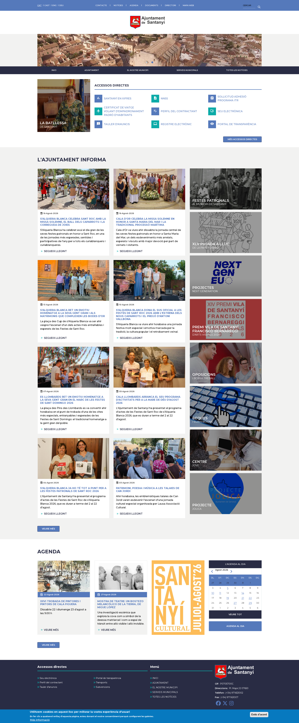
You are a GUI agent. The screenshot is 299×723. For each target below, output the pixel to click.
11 (220, 593)
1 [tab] (147, 62)
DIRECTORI (170, 5)
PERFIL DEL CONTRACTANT (179, 111)
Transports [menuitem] (101, 682)
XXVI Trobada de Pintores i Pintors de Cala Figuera (60, 603)
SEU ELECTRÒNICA (230, 111)
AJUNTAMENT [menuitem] (160, 683)
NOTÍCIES (118, 5)
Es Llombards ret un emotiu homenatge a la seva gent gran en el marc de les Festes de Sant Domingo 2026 (72, 399)
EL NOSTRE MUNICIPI (137, 70)
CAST (47, 5)
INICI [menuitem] (155, 678)
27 (235, 603)
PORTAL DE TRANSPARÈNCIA (237, 124)
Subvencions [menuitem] (103, 687)
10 (212, 593)
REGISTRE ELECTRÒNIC (176, 124)
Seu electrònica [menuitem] (48, 678)
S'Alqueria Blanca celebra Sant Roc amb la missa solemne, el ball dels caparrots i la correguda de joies (73, 221)
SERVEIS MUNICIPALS (187, 70)
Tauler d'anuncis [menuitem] (48, 687)
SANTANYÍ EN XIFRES (117, 98)
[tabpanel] (149, 50)
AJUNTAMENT (92, 70)
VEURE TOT (235, 614)
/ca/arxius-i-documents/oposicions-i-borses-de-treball (226, 363)
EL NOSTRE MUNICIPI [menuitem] (165, 687)
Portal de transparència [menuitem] (108, 678)
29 (250, 603)
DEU (61, 5)
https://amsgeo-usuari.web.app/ (226, 493)
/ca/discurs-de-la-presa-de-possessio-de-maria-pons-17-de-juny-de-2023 (63, 105)
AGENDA (134, 5)
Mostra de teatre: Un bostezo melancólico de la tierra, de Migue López (120, 604)
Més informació (40, 719)
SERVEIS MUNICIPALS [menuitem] (165, 692)
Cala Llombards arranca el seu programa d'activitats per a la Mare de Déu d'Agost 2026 (148, 399)
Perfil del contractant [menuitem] (51, 682)
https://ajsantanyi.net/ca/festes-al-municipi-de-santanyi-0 (226, 188)
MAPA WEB (188, 5)
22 (250, 598)
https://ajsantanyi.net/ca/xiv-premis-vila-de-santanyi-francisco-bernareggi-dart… (226, 319)
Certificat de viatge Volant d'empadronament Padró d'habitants (124, 111)
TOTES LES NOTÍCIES (236, 70)
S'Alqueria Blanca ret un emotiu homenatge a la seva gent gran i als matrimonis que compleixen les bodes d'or (72, 313)
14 (243, 593)
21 (243, 598)
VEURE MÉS (48, 528)
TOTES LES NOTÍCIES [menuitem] (164, 697)
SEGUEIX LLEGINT (55, 251)
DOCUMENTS (151, 5)
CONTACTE (101, 5)
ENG (54, 5)
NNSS (164, 98)
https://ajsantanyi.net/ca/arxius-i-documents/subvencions (226, 406)
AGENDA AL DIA (235, 626)
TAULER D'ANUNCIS (117, 124)
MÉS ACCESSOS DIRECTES (242, 139)
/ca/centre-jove (226, 232)
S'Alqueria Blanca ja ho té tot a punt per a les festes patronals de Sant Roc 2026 (73, 490)
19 (227, 598)
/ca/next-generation (226, 275)
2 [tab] (152, 62)
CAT (39, 5)
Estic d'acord (259, 714)
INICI (54, 70)
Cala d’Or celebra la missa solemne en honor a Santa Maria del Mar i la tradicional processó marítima (145, 221)
